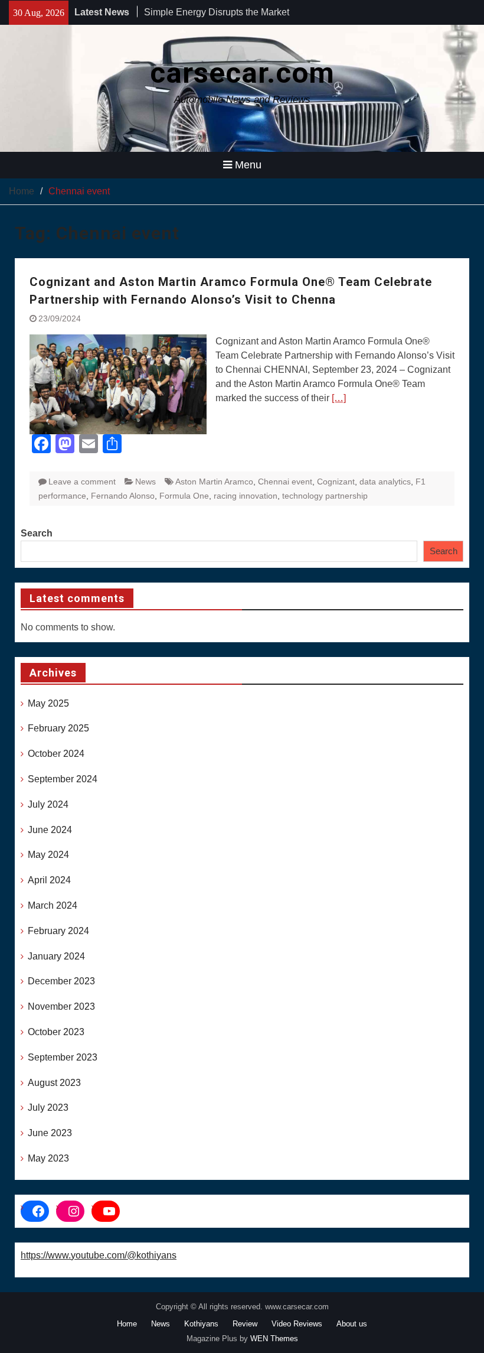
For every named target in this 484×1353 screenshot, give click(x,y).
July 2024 (48, 804)
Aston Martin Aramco (214, 481)
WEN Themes (274, 1338)
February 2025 (58, 728)
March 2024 (52, 905)
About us (351, 1323)
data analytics (385, 481)
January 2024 (56, 956)
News (145, 481)
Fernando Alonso (123, 495)
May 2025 (48, 703)
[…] (339, 398)
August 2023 (54, 1083)
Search (37, 533)
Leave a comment (82, 481)
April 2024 (49, 880)
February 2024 (58, 931)
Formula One (184, 495)
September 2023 (62, 1057)
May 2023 (48, 1158)
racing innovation (245, 495)
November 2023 (61, 1006)
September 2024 (62, 779)
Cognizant (336, 481)
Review (245, 1323)
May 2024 (48, 855)
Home (127, 1323)
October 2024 (56, 754)
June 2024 (50, 830)
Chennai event (285, 481)
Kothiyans (201, 1323)
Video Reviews (297, 1323)
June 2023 (50, 1133)
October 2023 (56, 1032)
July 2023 (48, 1107)
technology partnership (325, 495)
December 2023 (61, 981)
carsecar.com (242, 73)
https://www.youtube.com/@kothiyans (98, 1255)
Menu (248, 165)
